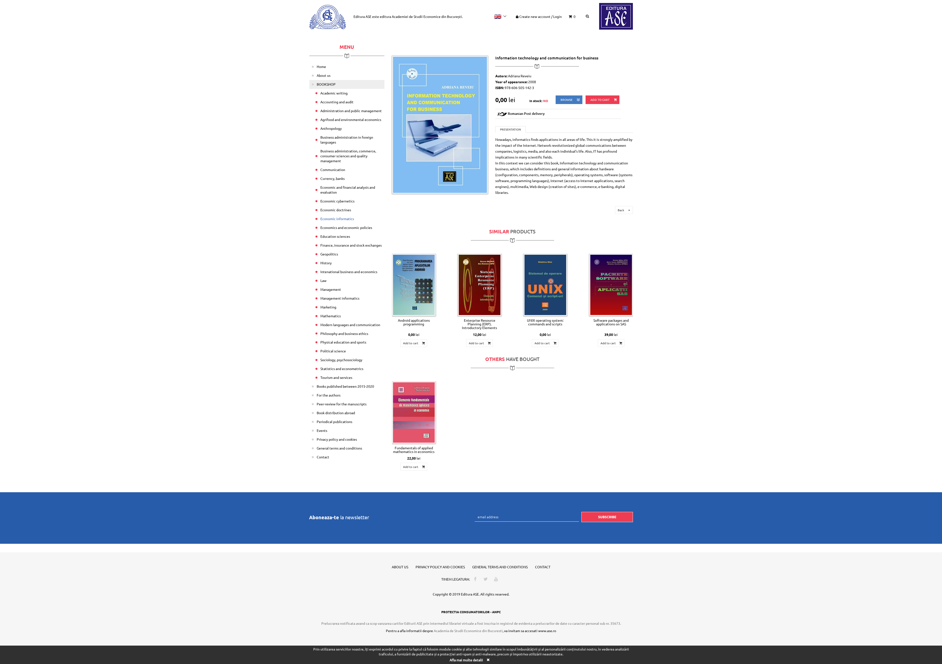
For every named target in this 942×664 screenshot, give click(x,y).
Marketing (328, 307)
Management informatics (339, 298)
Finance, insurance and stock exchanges (351, 245)
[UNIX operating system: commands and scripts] (545, 285)
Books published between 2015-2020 (345, 386)
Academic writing (334, 93)
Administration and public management (351, 110)
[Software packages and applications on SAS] (611, 285)
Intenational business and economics (348, 271)
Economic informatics (337, 218)
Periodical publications (334, 421)
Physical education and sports (343, 342)
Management (330, 289)
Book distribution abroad (336, 413)
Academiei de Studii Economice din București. (427, 16)
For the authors (328, 395)
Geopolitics (329, 254)
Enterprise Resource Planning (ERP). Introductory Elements (479, 324)
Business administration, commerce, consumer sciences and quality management (348, 156)
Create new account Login (540, 16)
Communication (332, 169)
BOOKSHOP (326, 84)
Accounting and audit (336, 102)
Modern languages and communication (350, 324)
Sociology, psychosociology (341, 360)
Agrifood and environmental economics (350, 119)
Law (323, 280)
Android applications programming (414, 322)
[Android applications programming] (414, 285)
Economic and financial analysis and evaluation (347, 189)
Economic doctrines (335, 210)
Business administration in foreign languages (346, 139)
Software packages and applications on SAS (611, 322)
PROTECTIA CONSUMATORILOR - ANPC (471, 612)
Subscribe (607, 517)
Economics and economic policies (346, 227)
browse (567, 100)
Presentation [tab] (510, 129)
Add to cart (600, 100)
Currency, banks (332, 178)
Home (321, 66)
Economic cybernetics (337, 201)
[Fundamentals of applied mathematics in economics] (414, 412)
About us (323, 75)
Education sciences (335, 236)
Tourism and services (336, 377)
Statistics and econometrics (341, 368)
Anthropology (331, 128)
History (326, 263)
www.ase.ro (547, 630)
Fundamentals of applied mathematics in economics (413, 450)
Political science (333, 351)
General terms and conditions (339, 448)
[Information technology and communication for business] (440, 124)
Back (621, 210)
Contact (323, 457)
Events (322, 430)
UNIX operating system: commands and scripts (545, 322)
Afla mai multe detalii (466, 660)
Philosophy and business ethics (344, 333)
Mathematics (330, 316)
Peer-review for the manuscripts (341, 404)
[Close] (488, 660)
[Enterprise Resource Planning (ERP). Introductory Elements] (479, 285)
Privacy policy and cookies (337, 439)
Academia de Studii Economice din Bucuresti (468, 630)
